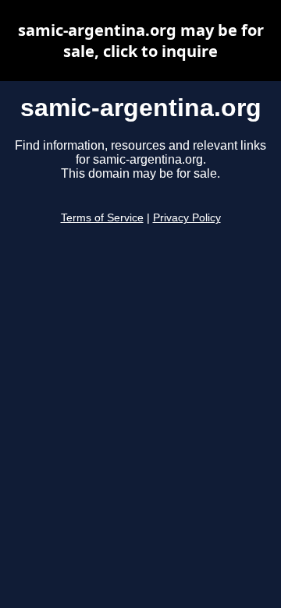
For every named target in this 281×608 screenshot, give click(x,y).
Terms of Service (102, 218)
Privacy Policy (187, 218)
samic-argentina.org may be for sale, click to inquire (141, 40)
